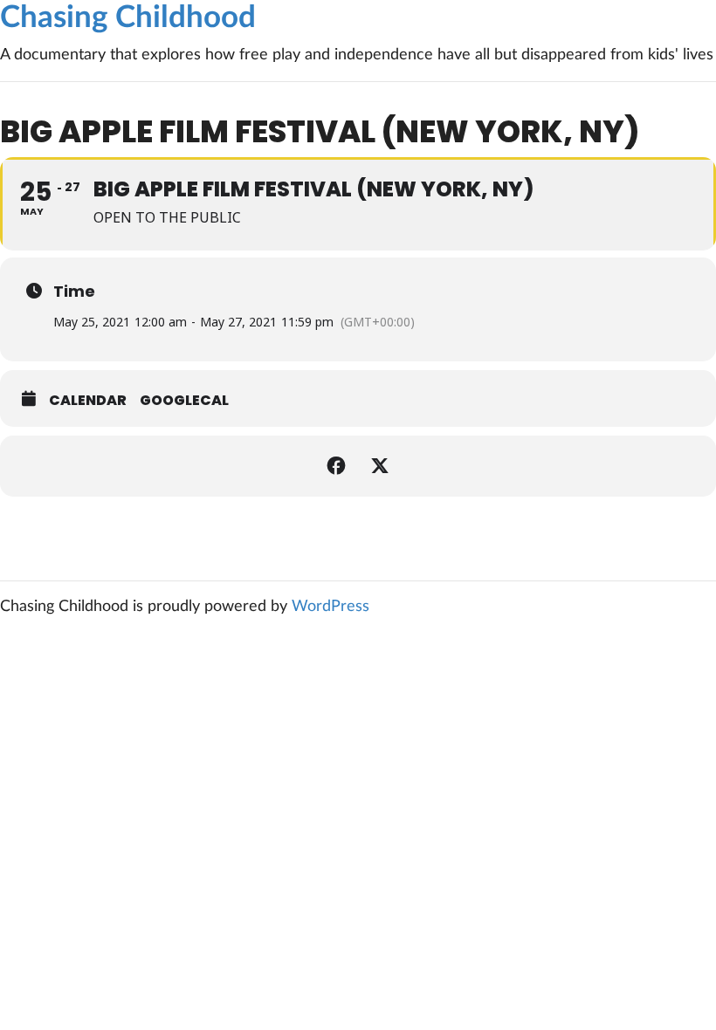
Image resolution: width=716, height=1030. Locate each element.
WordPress (330, 607)
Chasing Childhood (128, 18)
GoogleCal (184, 400)
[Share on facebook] (336, 466)
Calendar (88, 400)
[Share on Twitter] (380, 466)
